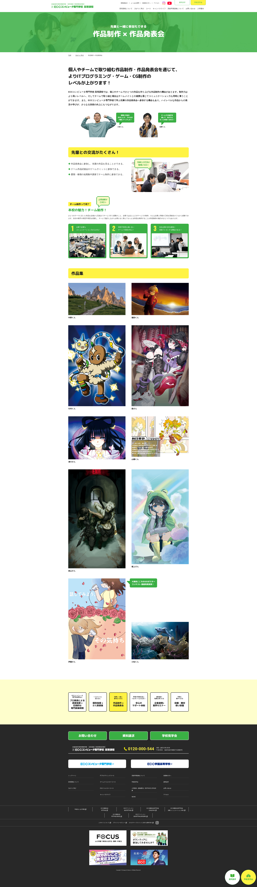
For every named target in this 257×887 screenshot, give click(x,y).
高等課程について (125, 8)
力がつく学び (139, 8)
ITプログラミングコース (107, 775)
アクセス (156, 3)
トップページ (72, 775)
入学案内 (200, 8)
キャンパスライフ (159, 8)
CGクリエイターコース (107, 788)
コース (148, 8)
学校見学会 (198, 2)
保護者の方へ (146, 3)
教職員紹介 (124, 3)
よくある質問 (135, 3)
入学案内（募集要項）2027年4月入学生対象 (144, 789)
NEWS (134, 797)
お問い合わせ (190, 8)
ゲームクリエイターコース (108, 782)
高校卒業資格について (176, 8)
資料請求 (182, 2)
